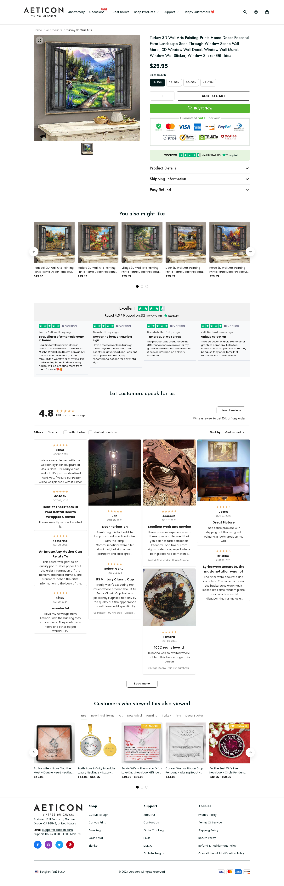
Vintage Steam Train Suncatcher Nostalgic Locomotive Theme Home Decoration (169, 668)
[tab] (137, 286)
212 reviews (148, 315)
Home (38, 30)
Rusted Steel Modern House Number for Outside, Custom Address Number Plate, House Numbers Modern (169, 560)
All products (54, 30)
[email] (57, 830)
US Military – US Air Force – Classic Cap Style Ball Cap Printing (115, 613)
